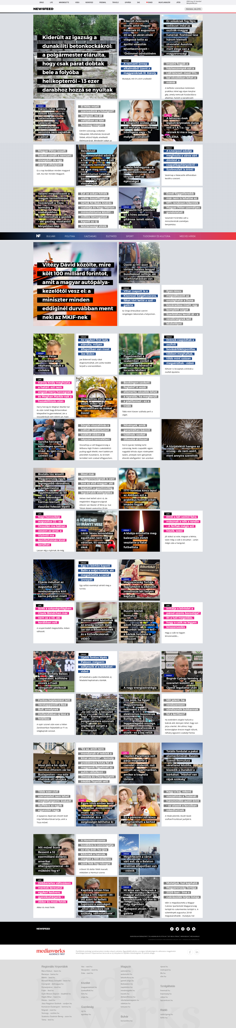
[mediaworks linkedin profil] (197, 952)
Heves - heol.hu (48, 1000)
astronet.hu (126, 971)
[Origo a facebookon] (172, 929)
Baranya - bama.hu (50, 974)
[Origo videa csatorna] (188, 929)
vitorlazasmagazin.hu (130, 1000)
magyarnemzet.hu (89, 987)
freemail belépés (193, 9)
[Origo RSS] (193, 929)
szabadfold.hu (87, 990)
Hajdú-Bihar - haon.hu (51, 997)
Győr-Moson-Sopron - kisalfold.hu (56, 994)
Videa (77, 2)
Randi (150, 2)
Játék (178, 2)
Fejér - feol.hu (48, 990)
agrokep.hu (86, 1014)
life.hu (163, 973)
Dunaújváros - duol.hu (51, 987)
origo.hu (84, 997)
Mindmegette (64, 2)
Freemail (102, 2)
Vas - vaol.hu (86, 966)
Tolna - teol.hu (48, 1020)
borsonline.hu (126, 1021)
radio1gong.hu (166, 1014)
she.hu (163, 976)
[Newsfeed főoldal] (43, 929)
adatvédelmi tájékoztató (138, 936)
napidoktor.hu (126, 987)
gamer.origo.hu (127, 981)
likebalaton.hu (127, 984)
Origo (41, 2)
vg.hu (83, 1011)
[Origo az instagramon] (183, 929)
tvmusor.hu (125, 1007)
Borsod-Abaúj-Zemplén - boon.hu (56, 981)
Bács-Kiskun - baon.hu (51, 971)
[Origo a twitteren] (177, 929)
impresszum (184, 936)
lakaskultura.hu (127, 977)
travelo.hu (125, 994)
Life (51, 2)
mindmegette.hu (128, 990)
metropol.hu (165, 970)
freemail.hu (165, 990)
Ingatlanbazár (164, 2)
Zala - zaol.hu (87, 973)
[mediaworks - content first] (50, 952)
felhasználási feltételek (157, 936)
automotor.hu (126, 974)
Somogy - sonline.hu (50, 1013)
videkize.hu (125, 1003)
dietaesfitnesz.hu (128, 997)
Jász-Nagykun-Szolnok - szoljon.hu (57, 1003)
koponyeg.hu (166, 994)
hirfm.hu (163, 1018)
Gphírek (128, 2)
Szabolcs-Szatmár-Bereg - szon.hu (57, 1016)
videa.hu (164, 997)
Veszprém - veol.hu (89, 970)
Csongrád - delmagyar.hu (53, 984)
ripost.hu (164, 966)
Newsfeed (89, 2)
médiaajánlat (195, 936)
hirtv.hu (84, 994)
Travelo (115, 2)
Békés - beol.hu (48, 977)
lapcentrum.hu (166, 1000)
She (138, 2)
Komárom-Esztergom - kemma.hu (56, 1007)
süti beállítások (173, 936)
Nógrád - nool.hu (49, 1010)
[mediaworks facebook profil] (190, 952)
